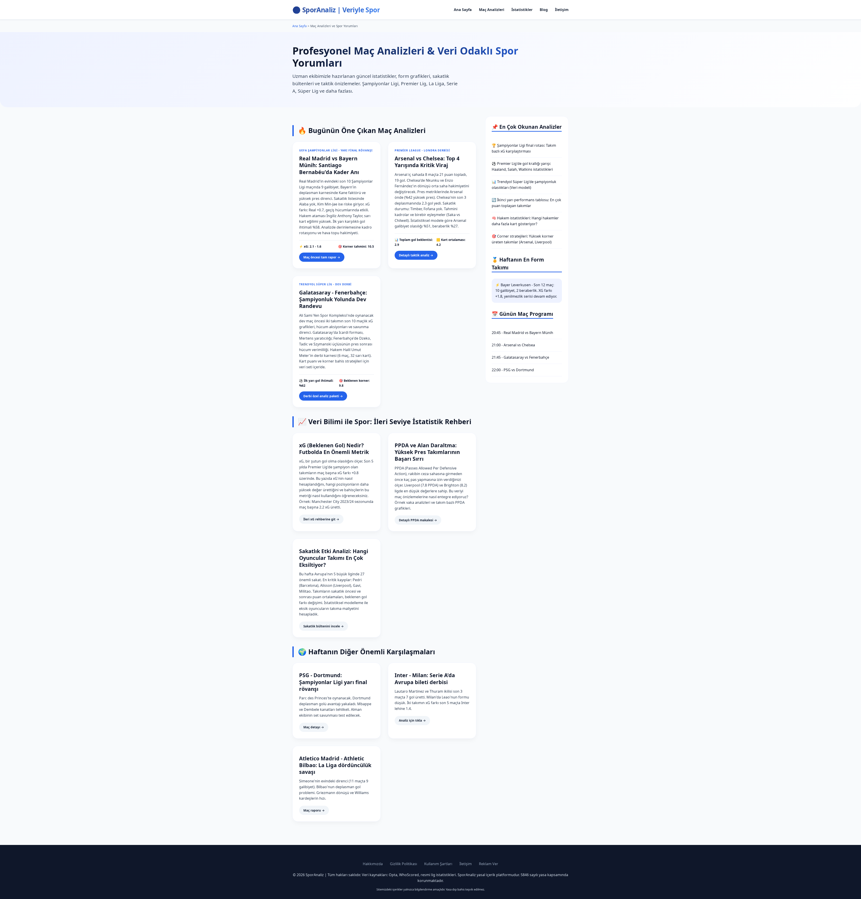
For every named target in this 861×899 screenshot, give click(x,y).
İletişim (562, 9)
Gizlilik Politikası (403, 863)
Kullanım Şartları (438, 863)
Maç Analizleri (491, 9)
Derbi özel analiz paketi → (323, 396)
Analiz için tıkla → (412, 720)
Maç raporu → (314, 810)
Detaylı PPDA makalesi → (418, 520)
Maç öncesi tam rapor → (321, 257)
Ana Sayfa (463, 9)
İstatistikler (522, 9)
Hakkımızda (373, 863)
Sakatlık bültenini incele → (323, 626)
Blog (544, 9)
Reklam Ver (488, 863)
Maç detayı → (313, 727)
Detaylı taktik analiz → (416, 255)
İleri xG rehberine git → (321, 519)
